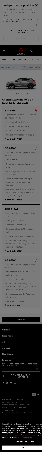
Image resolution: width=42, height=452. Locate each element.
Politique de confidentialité (22, 437)
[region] (21, 435)
